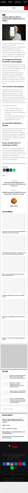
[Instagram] (12, 463)
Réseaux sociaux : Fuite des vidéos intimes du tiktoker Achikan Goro (18, 391)
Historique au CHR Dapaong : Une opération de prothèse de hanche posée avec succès (14, 184)
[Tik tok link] (19, 5)
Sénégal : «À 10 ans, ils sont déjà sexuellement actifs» (13, 338)
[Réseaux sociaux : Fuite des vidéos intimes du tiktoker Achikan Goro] (5, 392)
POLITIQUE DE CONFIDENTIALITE (17, 2)
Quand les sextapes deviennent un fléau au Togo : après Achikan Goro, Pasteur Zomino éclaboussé (18, 377)
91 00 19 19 (18, 459)
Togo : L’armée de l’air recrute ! (9, 428)
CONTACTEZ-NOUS (25, 2)
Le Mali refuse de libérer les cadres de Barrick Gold (13, 317)
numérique (4, 56)
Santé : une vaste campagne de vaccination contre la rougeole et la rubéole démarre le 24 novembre (13, 421)
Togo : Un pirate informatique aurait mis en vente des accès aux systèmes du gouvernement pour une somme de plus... (17, 400)
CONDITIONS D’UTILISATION (3, 2)
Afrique (4, 14)
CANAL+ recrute (6, 425)
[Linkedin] (16, 463)
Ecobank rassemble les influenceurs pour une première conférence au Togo (14, 193)
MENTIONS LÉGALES (10, 2)
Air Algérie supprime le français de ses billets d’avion (13, 296)
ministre (5, 89)
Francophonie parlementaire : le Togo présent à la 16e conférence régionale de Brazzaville (14, 253)
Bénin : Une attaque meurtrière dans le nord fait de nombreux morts (13, 274)
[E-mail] (23, 463)
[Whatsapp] (12, 467)
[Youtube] (19, 463)
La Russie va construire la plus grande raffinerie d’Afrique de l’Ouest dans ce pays (14, 232)
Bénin (4, 175)
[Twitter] (8, 463)
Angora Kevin (14, 206)
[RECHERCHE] (24, 408)
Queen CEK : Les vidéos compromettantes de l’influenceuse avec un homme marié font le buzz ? (16, 385)
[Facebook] (4, 463)
